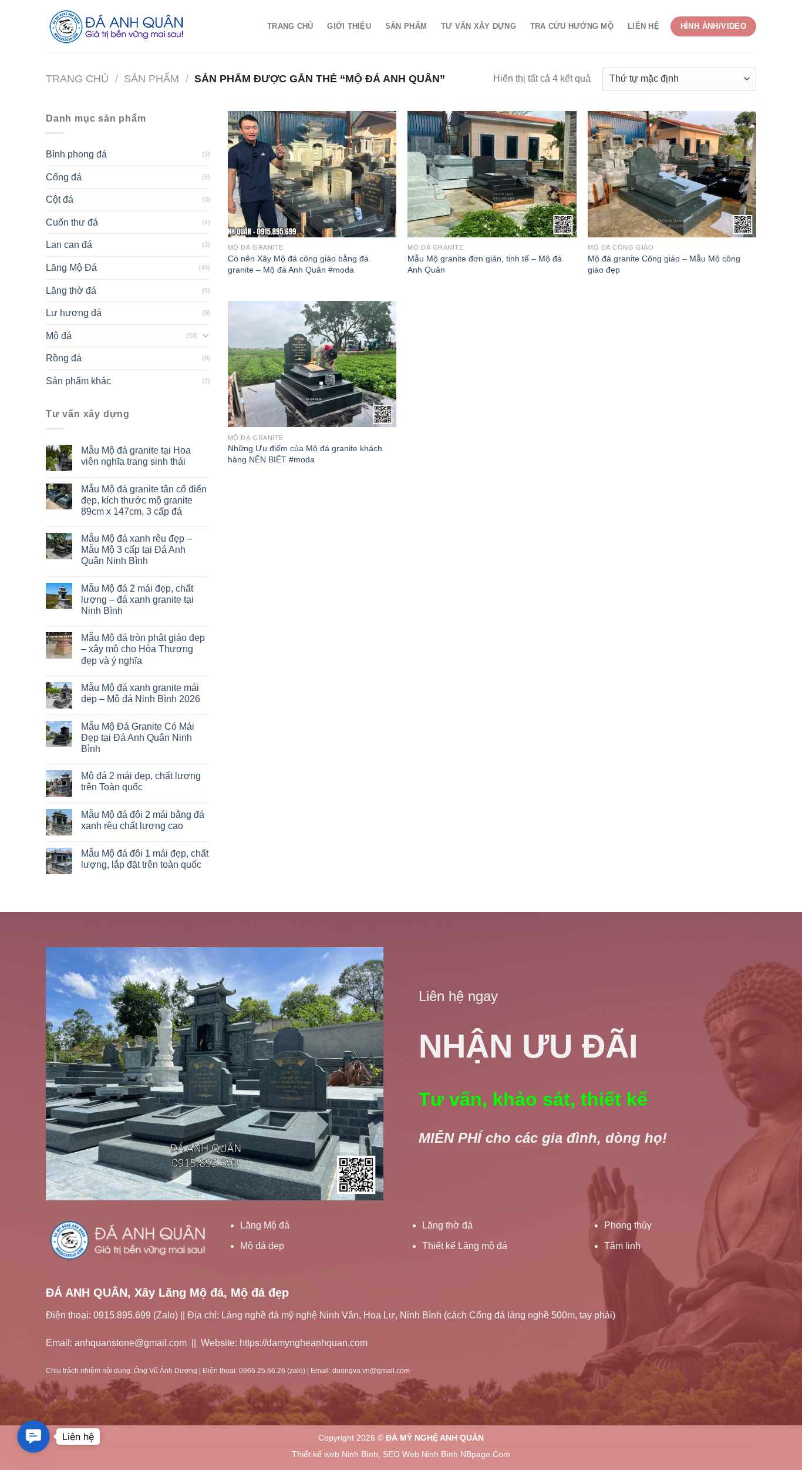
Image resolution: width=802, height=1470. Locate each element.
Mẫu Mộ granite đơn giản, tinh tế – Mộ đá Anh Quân (484, 264)
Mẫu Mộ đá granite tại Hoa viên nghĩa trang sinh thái (136, 455)
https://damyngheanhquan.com (304, 1343)
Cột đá (59, 199)
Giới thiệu (349, 26)
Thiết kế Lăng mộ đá (464, 1246)
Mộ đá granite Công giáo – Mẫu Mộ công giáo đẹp (664, 264)
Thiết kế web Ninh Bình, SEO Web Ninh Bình (375, 1454)
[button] (33, 1436)
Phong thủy (628, 1225)
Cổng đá (64, 177)
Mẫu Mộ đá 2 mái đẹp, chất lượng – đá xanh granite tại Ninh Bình (137, 599)
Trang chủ (290, 26)
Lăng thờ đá (71, 291)
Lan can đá (69, 245)
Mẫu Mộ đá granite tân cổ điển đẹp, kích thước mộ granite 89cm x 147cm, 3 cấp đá (144, 500)
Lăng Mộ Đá (71, 268)
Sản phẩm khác (78, 381)
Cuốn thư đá (72, 222)
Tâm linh (622, 1246)
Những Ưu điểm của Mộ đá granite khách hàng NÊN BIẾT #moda (305, 454)
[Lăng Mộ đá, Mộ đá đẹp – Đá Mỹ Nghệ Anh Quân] (119, 27)
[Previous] (67, 1073)
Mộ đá (59, 336)
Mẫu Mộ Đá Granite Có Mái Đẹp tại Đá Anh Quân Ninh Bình (137, 737)
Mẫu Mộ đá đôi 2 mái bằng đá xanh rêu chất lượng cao (142, 820)
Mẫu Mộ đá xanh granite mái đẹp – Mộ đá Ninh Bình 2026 (140, 693)
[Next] (361, 1073)
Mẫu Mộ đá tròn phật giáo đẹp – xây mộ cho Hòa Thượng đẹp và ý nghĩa (143, 649)
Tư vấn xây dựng (478, 26)
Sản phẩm (406, 26)
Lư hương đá (74, 313)
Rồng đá (64, 358)
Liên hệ (643, 26)
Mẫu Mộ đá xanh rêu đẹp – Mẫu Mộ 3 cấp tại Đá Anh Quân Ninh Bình (136, 549)
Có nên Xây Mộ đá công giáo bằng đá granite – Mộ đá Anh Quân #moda (298, 264)
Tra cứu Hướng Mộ (572, 26)
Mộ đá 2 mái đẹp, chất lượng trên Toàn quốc (141, 781)
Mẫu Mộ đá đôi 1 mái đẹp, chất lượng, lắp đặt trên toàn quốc (144, 859)
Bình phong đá (76, 154)
